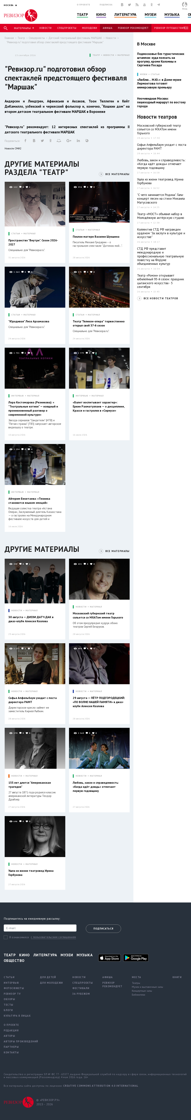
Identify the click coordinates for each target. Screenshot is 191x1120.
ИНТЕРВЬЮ (17, 396)
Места (136, 977)
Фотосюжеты (14, 988)
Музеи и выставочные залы (147, 987)
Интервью (11, 982)
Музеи (150, 14)
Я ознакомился (19, 937)
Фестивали (81, 988)
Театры (136, 983)
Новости (45, 28)
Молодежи (89, 28)
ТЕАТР (96, 55)
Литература (125, 14)
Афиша (107, 28)
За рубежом (81, 993)
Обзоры (9, 999)
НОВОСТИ (108, 55)
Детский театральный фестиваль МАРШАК (75, 38)
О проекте (83, 4)
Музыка (172, 14)
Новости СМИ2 (13, 148)
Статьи (155, 74)
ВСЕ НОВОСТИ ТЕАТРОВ (161, 298)
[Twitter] (129, 4)
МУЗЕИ (143, 74)
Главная (9, 38)
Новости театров (157, 117)
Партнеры (11, 1046)
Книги (177, 977)
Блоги (8, 1010)
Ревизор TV (12, 993)
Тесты (8, 1004)
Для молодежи (51, 982)
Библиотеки (138, 994)
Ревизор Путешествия (169, 28)
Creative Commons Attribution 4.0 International (101, 1085)
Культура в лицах (17, 1015)
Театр (82, 14)
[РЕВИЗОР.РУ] (20, 15)
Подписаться (103, 928)
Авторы (9, 1035)
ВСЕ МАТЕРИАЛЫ (117, 174)
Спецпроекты (66, 28)
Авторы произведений (21, 1041)
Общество (14, 960)
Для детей (48, 977)
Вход (184, 8)
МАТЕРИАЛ (124, 55)
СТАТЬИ (15, 233)
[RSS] (137, 4)
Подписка (106, 4)
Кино (101, 14)
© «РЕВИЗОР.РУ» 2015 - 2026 (48, 1102)
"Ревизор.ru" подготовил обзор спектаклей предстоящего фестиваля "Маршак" (55, 42)
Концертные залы (142, 990)
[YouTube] (144, 4)
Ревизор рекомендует (133, 28)
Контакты (11, 1052)
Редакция (11, 1030)
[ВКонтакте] (122, 4)
